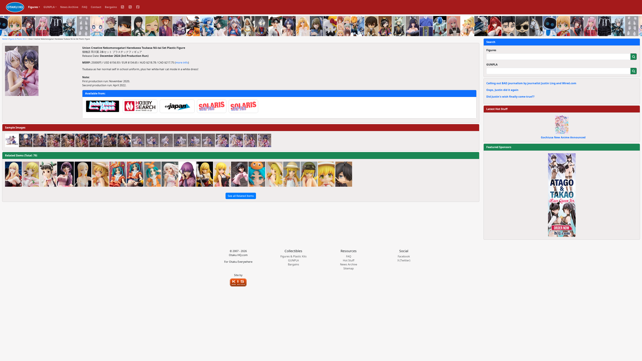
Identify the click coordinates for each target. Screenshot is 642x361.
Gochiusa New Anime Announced (563, 137)
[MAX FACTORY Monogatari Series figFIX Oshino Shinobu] (309, 174)
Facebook (404, 256)
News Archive (69, 7)
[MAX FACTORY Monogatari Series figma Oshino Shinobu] (291, 174)
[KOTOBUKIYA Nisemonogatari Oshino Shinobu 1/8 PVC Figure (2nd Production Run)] (100, 174)
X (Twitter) (403, 260)
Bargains (111, 7)
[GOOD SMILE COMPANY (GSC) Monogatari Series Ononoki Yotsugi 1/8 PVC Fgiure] (117, 174)
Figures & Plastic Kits (17, 39)
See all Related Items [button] (241, 196)
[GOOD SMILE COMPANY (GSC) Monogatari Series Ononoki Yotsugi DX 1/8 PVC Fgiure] (135, 174)
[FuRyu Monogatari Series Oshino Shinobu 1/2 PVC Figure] (30, 174)
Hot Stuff (348, 260)
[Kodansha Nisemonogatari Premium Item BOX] (326, 174)
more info (182, 62)
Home (4, 39)
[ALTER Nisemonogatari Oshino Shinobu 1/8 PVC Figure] (274, 174)
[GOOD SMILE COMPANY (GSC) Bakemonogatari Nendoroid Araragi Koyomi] (343, 174)
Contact (96, 7)
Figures (491, 50)
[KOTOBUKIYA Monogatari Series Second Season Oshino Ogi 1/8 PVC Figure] (239, 174)
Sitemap (348, 268)
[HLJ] (562, 195)
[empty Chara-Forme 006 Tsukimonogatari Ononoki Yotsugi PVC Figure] (256, 174)
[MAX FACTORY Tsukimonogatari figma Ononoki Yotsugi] (152, 174)
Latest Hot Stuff (496, 109)
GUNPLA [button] (49, 7)
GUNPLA (492, 64)
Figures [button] (33, 7)
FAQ (84, 7)
